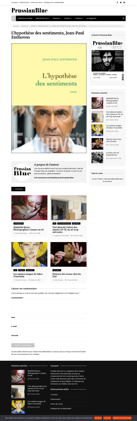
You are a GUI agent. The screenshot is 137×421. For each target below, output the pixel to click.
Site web (14, 335)
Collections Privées (24, 18)
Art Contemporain (64, 223)
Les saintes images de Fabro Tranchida (28, 275)
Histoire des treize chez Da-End (67, 275)
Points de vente (36, 2)
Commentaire (17, 298)
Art (54, 223)
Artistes (67, 18)
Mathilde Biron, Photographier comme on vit (28, 228)
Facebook (117, 2)
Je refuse (107, 418)
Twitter (120, 2)
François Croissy (21, 280)
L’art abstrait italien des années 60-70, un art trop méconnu (65, 229)
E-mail (14, 326)
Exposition (76, 223)
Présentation (24, 2)
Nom (13, 317)
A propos (14, 2)
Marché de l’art (42, 18)
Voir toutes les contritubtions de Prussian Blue (54, 178)
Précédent (19, 189)
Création (78, 18)
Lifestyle (56, 18)
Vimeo (124, 2)
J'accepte (98, 418)
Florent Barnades (21, 233)
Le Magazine (91, 18)
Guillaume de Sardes (61, 236)
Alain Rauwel (58, 280)
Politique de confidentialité (54, 2)
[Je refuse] (134, 418)
